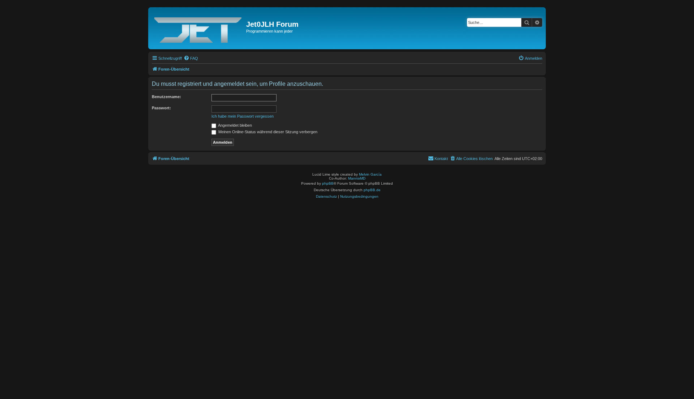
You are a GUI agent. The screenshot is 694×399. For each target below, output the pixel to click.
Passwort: (161, 108)
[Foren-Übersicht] (198, 28)
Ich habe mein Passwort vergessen (242, 116)
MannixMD (356, 178)
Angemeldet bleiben (234, 125)
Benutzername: (166, 96)
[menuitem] (191, 58)
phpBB (328, 183)
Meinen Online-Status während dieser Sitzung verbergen (267, 132)
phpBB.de (372, 190)
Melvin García (370, 174)
